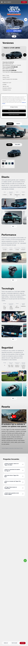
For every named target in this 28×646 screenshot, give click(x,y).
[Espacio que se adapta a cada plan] (5, 129)
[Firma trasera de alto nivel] (3, 130)
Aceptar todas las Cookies (14, 114)
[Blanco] (3, 166)
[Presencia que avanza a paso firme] (14, 136)
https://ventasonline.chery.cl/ (16, 72)
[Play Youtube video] (14, 416)
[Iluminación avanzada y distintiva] (17, 131)
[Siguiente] (24, 55)
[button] (2, 19)
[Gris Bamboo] (9, 163)
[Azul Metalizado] (12, 163)
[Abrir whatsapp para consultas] (25, 560)
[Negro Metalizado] (3, 163)
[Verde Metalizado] (6, 163)
